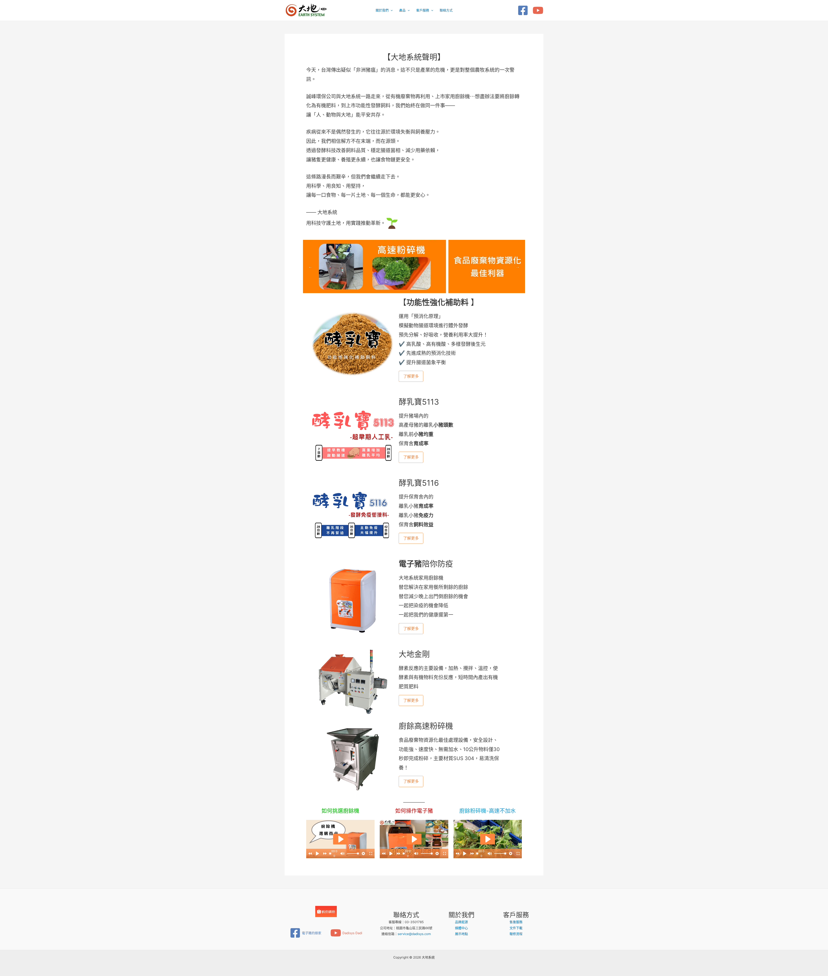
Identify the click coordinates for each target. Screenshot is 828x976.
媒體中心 (461, 928)
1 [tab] (407, 286)
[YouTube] (538, 10)
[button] (391, 10)
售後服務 (516, 922)
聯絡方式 (446, 10)
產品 (402, 10)
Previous (310, 266)
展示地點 (461, 934)
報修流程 (516, 934)
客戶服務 (422, 10)
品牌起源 (461, 922)
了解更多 (411, 376)
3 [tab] (420, 286)
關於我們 (382, 10)
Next (517, 266)
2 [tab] (414, 286)
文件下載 (516, 928)
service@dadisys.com (414, 934)
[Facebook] (523, 10)
